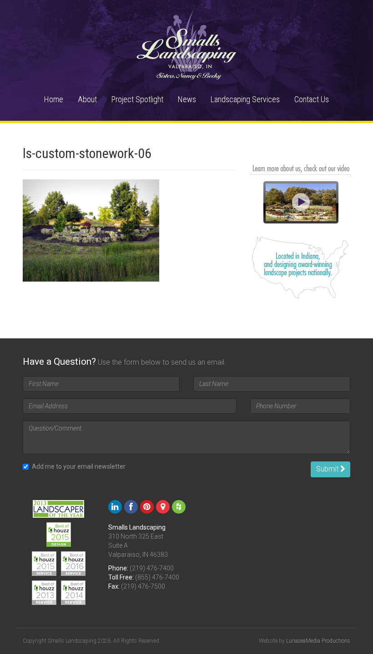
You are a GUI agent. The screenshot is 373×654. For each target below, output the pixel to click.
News (187, 99)
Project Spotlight (137, 99)
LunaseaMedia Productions (318, 641)
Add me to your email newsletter (79, 466)
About (87, 99)
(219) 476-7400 (152, 568)
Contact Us (311, 99)
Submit (328, 469)
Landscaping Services (245, 99)
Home (53, 99)
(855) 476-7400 (157, 577)
